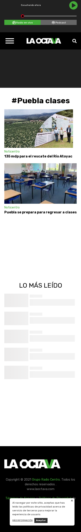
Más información (22, 520)
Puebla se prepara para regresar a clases (40, 212)
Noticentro (12, 151)
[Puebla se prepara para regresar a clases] (40, 183)
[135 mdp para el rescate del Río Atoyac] (38, 128)
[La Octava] (44, 40)
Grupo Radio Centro (46, 479)
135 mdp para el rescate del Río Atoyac (38, 156)
